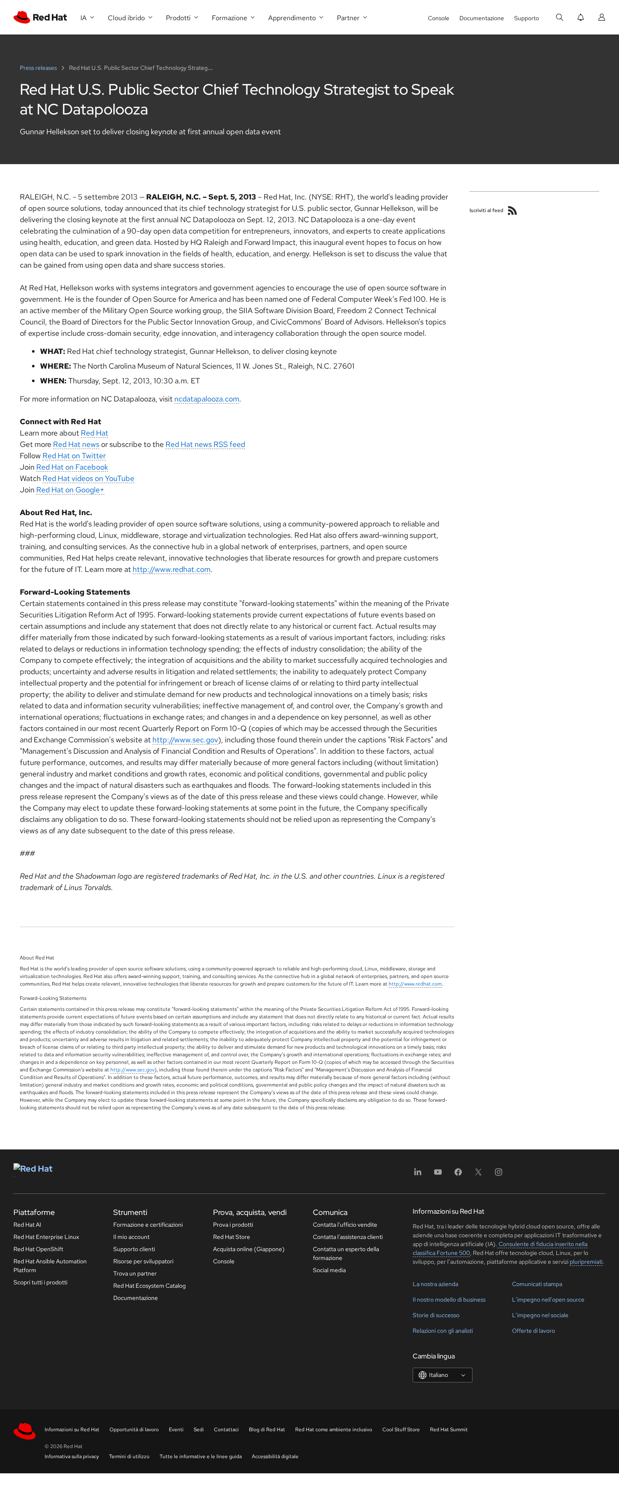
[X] (478, 1174)
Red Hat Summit (449, 1429)
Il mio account (131, 1237)
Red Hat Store (231, 1237)
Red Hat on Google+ (70, 489)
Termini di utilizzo (129, 1456)
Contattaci (226, 1429)
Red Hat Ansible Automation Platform (50, 1265)
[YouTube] (438, 1174)
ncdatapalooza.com (206, 399)
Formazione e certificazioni (148, 1224)
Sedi (199, 1429)
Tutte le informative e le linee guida (201, 1456)
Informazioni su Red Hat (72, 1429)
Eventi (176, 1429)
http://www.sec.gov (185, 739)
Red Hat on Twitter (74, 455)
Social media (329, 1270)
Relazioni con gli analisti (443, 1330)
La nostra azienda (435, 1284)
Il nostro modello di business (449, 1299)
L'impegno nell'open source (548, 1299)
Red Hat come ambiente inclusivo (333, 1429)
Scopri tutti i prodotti (40, 1282)
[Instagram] (499, 1174)
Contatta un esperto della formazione (346, 1253)
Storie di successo (436, 1315)
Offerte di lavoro (533, 1330)
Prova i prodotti (233, 1224)
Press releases (39, 68)
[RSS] (512, 210)
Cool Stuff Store (401, 1429)
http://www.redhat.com (172, 569)
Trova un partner (135, 1273)
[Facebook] (458, 1174)
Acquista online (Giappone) (249, 1249)
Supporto (526, 18)
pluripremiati (586, 1261)
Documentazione (481, 18)
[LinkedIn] (418, 1174)
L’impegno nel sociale (540, 1315)
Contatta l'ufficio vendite (345, 1224)
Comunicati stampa (537, 1284)
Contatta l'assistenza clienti (348, 1237)
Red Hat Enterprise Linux (46, 1237)
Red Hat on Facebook (72, 467)
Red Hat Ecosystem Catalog (149, 1285)
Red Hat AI (27, 1224)
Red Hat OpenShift (38, 1249)
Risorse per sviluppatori (143, 1261)
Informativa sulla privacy (72, 1456)
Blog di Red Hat (267, 1429)
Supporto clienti (134, 1249)
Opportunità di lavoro (134, 1429)
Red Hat (94, 433)
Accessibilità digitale (275, 1456)
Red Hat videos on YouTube (88, 478)
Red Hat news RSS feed (205, 444)
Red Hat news (76, 444)
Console (438, 18)
